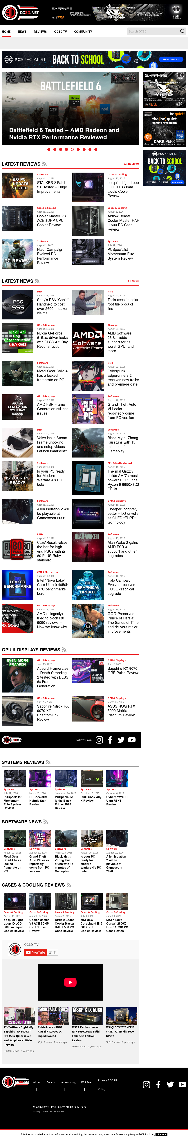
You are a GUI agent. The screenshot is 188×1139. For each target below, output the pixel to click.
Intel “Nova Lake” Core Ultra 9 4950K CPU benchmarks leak (52, 590)
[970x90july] (94, 62)
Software (42, 178)
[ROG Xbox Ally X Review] (92, 782)
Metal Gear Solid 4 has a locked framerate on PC (52, 379)
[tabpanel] (70, 112)
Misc (39, 295)
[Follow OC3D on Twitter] (121, 743)
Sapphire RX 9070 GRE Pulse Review (123, 674)
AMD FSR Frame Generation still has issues (52, 412)
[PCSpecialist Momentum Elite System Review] (15, 782)
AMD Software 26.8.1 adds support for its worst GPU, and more (121, 345)
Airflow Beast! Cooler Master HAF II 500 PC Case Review (123, 226)
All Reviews (131, 167)
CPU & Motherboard (120, 466)
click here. (161, 1134)
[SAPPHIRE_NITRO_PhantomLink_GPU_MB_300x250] (164, 93)
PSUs (40, 537)
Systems (113, 244)
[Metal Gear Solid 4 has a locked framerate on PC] (15, 841)
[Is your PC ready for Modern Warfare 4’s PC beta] (92, 841)
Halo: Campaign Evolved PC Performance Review (50, 259)
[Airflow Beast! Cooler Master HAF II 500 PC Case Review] (66, 905)
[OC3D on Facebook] (110, 743)
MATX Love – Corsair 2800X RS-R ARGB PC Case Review (117, 928)
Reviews (40, 35)
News (22, 35)
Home (6, 35)
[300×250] (164, 168)
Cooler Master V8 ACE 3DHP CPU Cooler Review (51, 224)
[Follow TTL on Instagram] (99, 743)
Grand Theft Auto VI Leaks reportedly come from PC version (122, 414)
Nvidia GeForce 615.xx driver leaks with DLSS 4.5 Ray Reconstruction (52, 343)
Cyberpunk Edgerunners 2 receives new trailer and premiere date (123, 381)
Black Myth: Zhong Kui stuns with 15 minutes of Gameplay (123, 447)
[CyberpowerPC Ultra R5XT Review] (117, 782)
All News (133, 284)
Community (83, 35)
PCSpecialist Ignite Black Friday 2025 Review (64, 805)
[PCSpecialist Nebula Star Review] (40, 782)
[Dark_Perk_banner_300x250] (164, 131)
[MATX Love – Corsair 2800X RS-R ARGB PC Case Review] (117, 905)
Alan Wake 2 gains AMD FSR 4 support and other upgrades (123, 552)
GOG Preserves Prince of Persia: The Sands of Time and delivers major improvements (123, 625)
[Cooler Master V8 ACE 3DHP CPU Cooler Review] (40, 905)
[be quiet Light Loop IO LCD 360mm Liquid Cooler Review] (15, 905)
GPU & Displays (46, 328)
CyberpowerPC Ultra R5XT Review (117, 804)
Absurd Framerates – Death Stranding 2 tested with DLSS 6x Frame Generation (52, 680)
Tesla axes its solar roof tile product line (123, 307)
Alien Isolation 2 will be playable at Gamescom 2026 (53, 517)
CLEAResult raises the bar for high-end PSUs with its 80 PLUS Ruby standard (52, 554)
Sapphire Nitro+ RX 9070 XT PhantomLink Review (53, 716)
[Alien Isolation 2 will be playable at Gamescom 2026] (117, 841)
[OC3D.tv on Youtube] (132, 743)
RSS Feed (44, 167)
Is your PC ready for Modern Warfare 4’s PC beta (51, 481)
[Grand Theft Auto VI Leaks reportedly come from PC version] (40, 841)
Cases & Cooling (117, 178)
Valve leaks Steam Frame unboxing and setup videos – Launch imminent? (52, 447)
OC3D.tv (60, 35)
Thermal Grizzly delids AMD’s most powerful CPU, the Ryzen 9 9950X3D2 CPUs (123, 483)
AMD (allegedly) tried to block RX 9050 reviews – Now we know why (52, 623)
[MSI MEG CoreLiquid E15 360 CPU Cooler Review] (92, 905)
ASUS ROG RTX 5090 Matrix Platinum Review (121, 714)
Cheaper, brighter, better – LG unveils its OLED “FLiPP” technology (123, 519)
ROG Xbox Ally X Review (91, 802)
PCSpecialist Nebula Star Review (38, 804)
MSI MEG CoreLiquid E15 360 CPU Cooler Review (91, 928)
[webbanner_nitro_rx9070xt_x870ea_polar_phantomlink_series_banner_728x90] (117, 12)
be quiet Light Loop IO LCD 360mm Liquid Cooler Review (123, 192)
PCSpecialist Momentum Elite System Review (121, 257)
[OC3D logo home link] (20, 14)
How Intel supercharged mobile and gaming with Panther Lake (59, 131)
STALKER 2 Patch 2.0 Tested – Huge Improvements (52, 190)
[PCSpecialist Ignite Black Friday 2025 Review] (66, 782)
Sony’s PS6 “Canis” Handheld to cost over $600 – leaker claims (53, 309)
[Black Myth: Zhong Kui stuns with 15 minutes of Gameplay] (66, 841)
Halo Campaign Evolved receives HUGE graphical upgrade (121, 590)
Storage (113, 328)
